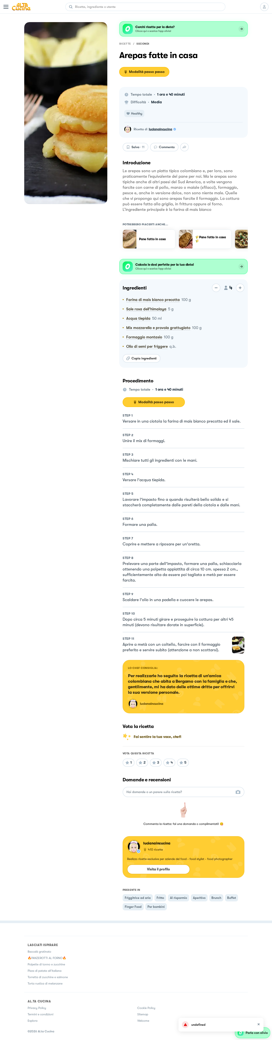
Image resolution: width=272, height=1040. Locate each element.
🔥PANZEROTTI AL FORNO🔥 (47, 958)
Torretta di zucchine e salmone (48, 977)
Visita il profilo (158, 869)
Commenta (167, 147)
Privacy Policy (37, 1008)
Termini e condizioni (40, 1014)
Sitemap (142, 1014)
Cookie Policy (146, 1008)
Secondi (142, 43)
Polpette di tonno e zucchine (46, 964)
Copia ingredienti (144, 358)
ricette (125, 43)
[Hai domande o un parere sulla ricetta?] (179, 792)
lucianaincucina (160, 129)
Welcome (143, 1020)
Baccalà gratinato (39, 951)
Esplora (32, 1020)
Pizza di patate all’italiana (44, 970)
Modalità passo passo (147, 72)
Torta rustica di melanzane (45, 983)
